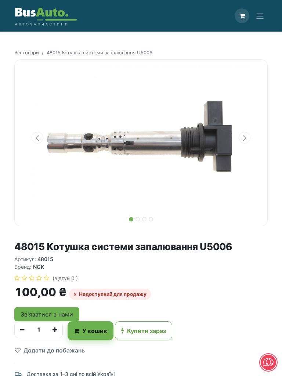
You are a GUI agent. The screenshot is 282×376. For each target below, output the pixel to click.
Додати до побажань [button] (54, 350)
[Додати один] (54, 330)
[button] (37, 137)
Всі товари (26, 52)
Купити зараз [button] (146, 331)
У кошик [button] (94, 331)
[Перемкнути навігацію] (260, 16)
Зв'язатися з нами (47, 314)
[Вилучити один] (22, 330)
